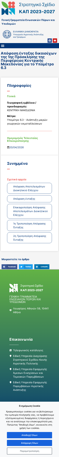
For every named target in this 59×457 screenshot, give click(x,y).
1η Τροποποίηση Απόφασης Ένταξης (29, 225)
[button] (2, 45)
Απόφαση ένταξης (24, 198)
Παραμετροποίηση (29, 451)
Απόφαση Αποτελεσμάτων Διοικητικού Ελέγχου (29, 188)
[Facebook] (50, 40)
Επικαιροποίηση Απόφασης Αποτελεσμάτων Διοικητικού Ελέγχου (30, 211)
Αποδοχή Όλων (29, 435)
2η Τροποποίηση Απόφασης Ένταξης (29, 237)
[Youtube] (55, 40)
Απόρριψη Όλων (29, 443)
